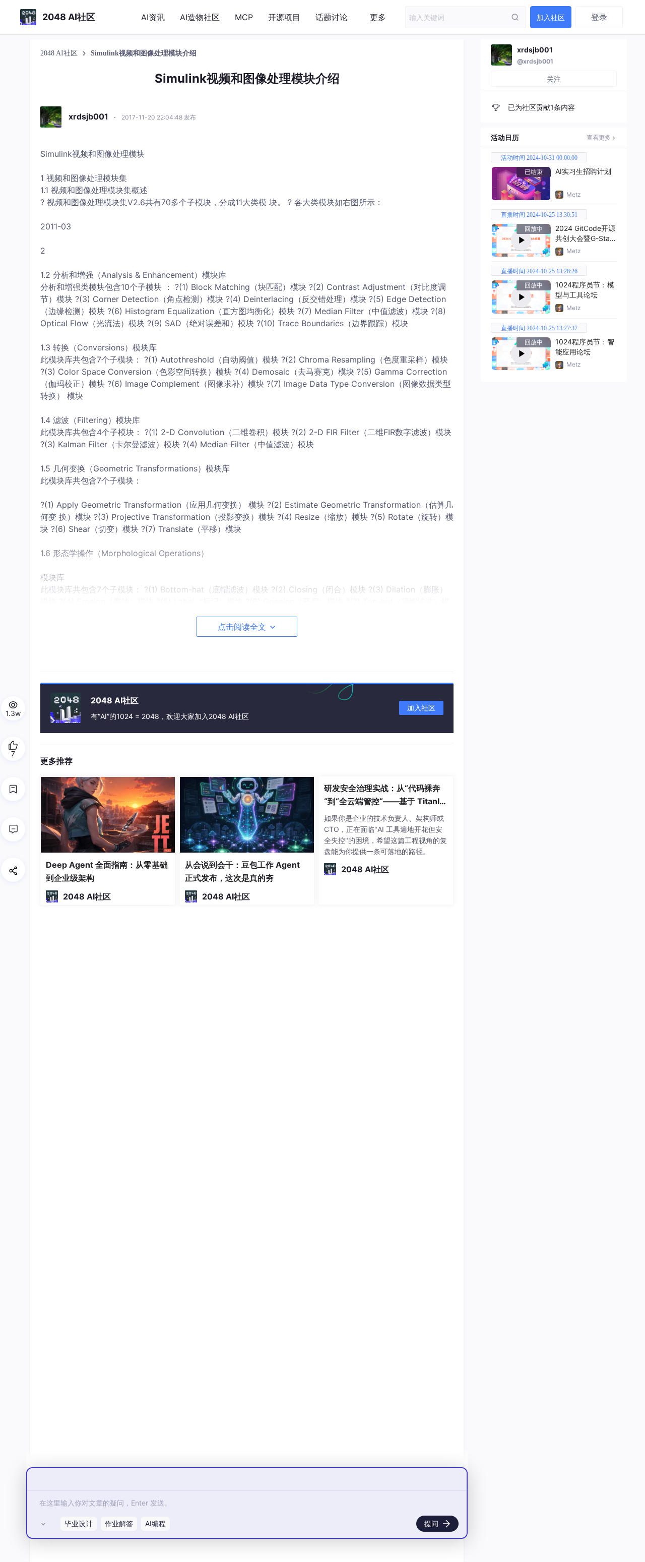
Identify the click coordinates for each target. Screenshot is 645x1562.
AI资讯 (153, 17)
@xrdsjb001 (535, 61)
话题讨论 (331, 17)
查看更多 (599, 137)
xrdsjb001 (535, 49)
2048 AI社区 (60, 53)
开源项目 (284, 17)
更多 (378, 17)
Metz (573, 194)
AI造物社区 (200, 17)
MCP (244, 17)
